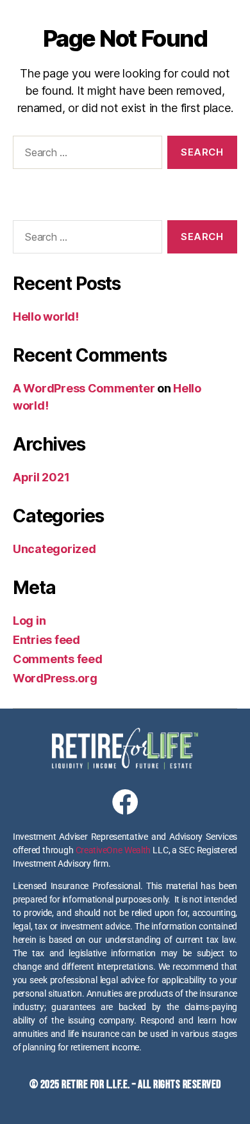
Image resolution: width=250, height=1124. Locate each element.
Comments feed (58, 659)
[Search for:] (85, 155)
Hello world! (46, 316)
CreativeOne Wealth (113, 850)
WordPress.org (55, 678)
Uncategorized (54, 549)
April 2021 (41, 477)
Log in (29, 620)
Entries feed (46, 639)
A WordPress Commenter (83, 388)
